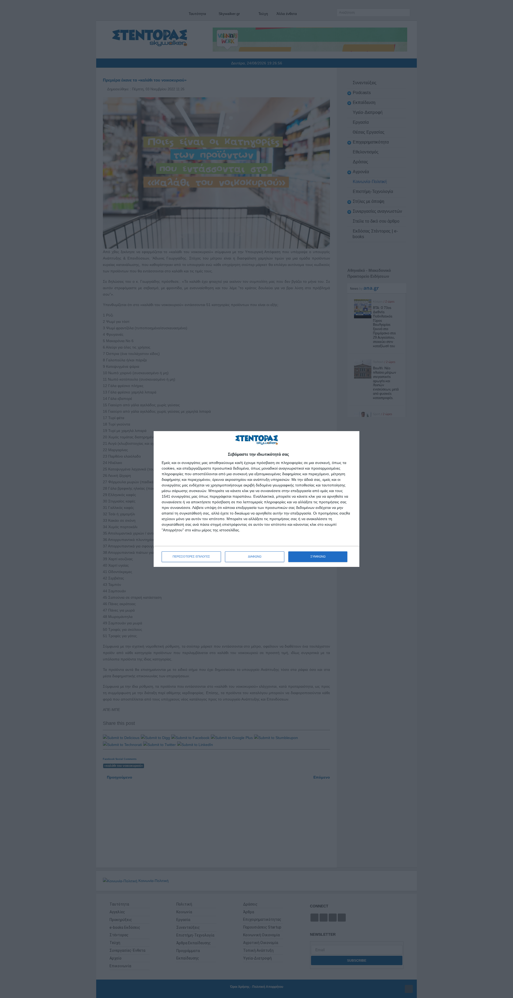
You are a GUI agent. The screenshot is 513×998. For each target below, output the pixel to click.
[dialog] (256, 499)
